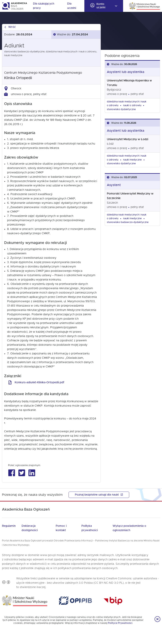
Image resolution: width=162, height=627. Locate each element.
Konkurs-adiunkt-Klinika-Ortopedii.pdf (39, 382)
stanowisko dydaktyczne (121, 109)
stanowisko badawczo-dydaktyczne (128, 222)
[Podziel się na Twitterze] (21, 472)
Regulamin (9, 526)
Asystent (114, 185)
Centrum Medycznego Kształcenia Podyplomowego (43, 72)
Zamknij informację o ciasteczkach (157, 619)
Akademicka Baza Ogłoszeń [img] (14, 6)
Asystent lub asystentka (125, 72)
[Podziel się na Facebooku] (11, 472)
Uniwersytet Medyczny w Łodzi (127, 139)
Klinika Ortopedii (18, 78)
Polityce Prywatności (120, 623)
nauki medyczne (132, 160)
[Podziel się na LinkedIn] (31, 472)
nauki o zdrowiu (132, 105)
